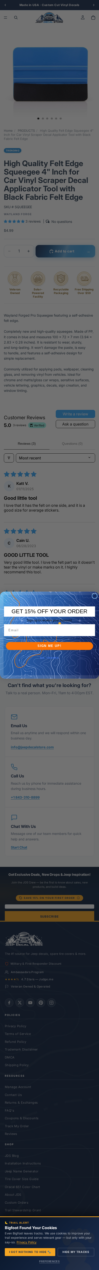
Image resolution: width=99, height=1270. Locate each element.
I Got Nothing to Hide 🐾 (30, 1252)
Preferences (49, 1261)
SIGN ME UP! (49, 646)
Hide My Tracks (75, 1252)
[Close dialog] (94, 595)
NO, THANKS (49, 658)
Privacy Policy (27, 1242)
